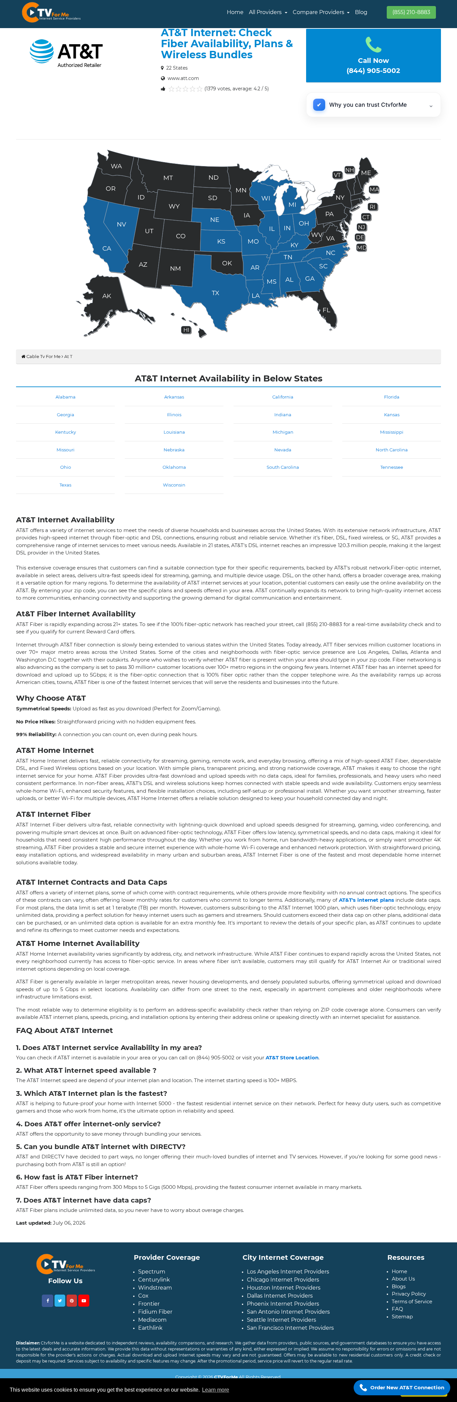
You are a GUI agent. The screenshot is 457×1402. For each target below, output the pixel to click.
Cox (143, 1296)
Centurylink (154, 1280)
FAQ (397, 1309)
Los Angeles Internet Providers (288, 1271)
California (282, 397)
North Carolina (392, 449)
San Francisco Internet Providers (290, 1328)
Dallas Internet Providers (280, 1296)
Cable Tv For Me (43, 356)
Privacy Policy (409, 1294)
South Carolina (283, 467)
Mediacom (152, 1320)
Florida (391, 397)
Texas (65, 485)
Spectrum (151, 1271)
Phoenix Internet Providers (283, 1304)
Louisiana (174, 432)
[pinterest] (72, 1301)
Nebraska (174, 449)
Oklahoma (174, 467)
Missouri (66, 449)
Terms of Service (412, 1301)
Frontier (149, 1304)
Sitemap (402, 1316)
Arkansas (174, 397)
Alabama (66, 397)
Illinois (174, 414)
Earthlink (150, 1328)
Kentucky (65, 432)
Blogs (398, 1286)
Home (235, 12)
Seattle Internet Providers (281, 1320)
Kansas (391, 414)
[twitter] (60, 1301)
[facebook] (47, 1301)
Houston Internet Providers (284, 1288)
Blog (361, 12)
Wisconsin (174, 485)
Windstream (155, 1288)
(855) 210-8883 (411, 12)
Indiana (282, 414)
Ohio (65, 467)
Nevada (282, 449)
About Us (403, 1279)
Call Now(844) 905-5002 (373, 66)
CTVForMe (226, 1377)
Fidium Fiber (155, 1312)
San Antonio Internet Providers (288, 1312)
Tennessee (391, 467)
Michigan (283, 432)
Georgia (65, 414)
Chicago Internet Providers (283, 1280)
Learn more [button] (215, 1390)
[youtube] (83, 1301)
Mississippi (391, 432)
